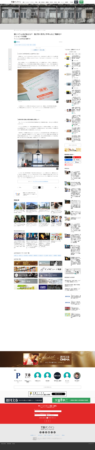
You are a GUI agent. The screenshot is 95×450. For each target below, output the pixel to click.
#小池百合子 (41, 255)
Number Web (3, 443)
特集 (36, 2)
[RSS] (55, 432)
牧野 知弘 (18, 41)
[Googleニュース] (49, 432)
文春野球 (66, 2)
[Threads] (46, 432)
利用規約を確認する (42, 417)
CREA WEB (9, 443)
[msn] (52, 432)
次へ (56, 187)
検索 (72, 2)
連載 (39, 2)
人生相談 (34, 44)
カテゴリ (31, 2)
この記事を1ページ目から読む (39, 49)
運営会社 (63, 435)
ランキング (27, 2)
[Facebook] (41, 432)
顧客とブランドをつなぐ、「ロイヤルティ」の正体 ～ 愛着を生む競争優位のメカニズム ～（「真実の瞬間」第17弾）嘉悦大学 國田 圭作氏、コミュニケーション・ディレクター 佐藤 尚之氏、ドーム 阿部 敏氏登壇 (31, 245)
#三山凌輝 (46, 255)
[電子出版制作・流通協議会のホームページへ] (35, 439)
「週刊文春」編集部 (75, 60)
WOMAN (51, 2)
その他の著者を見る (47, 387)
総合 (75, 51)
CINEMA (55, 2)
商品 (30, 44)
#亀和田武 (35, 255)
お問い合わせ (40, 435)
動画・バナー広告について (48, 435)
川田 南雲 (74, 113)
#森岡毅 (55, 255)
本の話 (13, 443)
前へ (20, 187)
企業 (19, 44)
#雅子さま (16, 255)
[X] (43, 432)
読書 (59, 2)
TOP (14, 30)
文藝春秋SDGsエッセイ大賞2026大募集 (56, 242)
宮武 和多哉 (74, 133)
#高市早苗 (26, 255)
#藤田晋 (59, 255)
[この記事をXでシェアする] (10, 50)
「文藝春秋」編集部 (75, 77)
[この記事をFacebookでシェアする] (10, 54)
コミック (62, 2)
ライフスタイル (23, 44)
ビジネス (17, 30)
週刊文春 (42, 2)
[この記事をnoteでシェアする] (9, 64)
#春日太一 (51, 255)
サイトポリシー (57, 435)
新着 (23, 2)
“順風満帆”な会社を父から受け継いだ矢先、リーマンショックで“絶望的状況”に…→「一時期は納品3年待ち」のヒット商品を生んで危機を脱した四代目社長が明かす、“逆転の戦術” (44, 244)
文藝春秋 (47, 2)
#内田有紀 (30, 255)
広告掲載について (33, 435)
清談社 (74, 141)
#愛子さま (21, 255)
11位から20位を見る (73, 145)
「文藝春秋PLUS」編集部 (76, 125)
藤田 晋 (74, 105)
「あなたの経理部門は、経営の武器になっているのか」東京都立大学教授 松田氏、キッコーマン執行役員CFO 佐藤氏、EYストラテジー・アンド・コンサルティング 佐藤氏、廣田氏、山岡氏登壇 (19, 245)
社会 (28, 44)
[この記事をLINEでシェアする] (10, 61)
